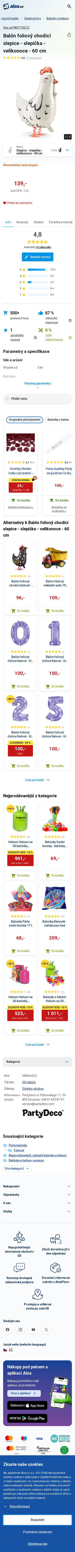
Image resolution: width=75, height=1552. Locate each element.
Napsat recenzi (40, 257)
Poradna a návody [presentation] (61, 222)
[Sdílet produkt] (69, 35)
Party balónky (18, 1145)
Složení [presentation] (38, 222)
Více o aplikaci (21, 1393)
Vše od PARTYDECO (16, 27)
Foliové (19, 1150)
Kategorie (13, 1061)
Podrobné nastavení (37, 1532)
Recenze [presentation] (22, 222)
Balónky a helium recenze (26, 1160)
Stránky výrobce (33, 1088)
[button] (37, 1186)
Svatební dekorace (20, 507)
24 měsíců (29, 1082)
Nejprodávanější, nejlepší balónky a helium (38, 1155)
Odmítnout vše (37, 1544)
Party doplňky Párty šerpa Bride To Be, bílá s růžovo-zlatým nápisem (59, 471)
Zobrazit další (34, 780)
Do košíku (23, 611)
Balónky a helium (57, 18)
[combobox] (37, 150)
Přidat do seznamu (19, 203)
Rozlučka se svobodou (59, 509)
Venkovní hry (32, 18)
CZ (11, 1349)
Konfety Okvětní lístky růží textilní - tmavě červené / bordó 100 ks (21, 471)
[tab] (8, 222)
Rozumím (37, 1520)
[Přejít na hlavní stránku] (13, 6)
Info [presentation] (8, 222)
